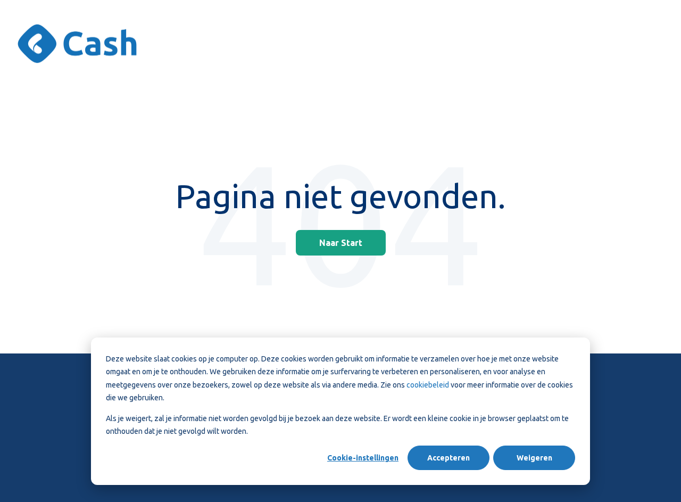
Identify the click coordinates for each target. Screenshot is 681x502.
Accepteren (448, 458)
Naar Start (340, 243)
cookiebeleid (428, 385)
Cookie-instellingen (362, 458)
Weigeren (534, 458)
